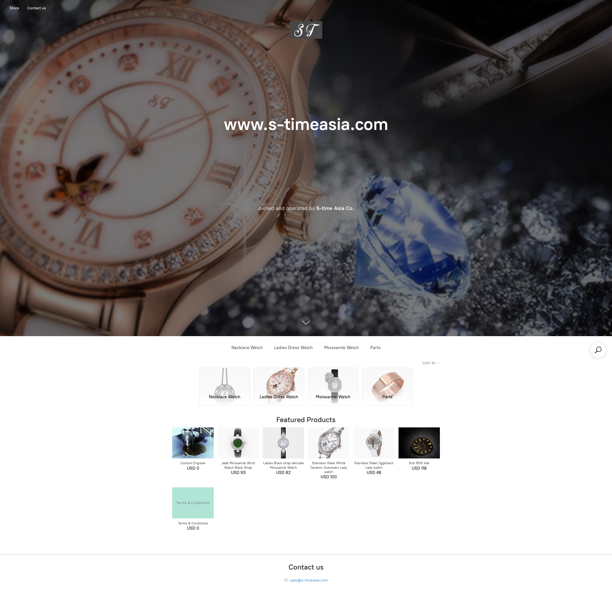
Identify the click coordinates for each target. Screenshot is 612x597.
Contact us (36, 8)
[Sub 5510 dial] (419, 442)
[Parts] (387, 379)
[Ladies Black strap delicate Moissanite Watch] (283, 442)
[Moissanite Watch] (333, 379)
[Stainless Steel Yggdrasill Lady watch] (373, 442)
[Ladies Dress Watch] (279, 379)
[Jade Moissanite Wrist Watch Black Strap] (238, 442)
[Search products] (598, 350)
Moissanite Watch (341, 347)
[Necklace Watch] (224, 379)
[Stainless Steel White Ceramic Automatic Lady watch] (328, 442)
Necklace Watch (247, 347)
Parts (375, 347)
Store (14, 8)
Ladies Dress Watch (293, 347)
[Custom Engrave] (192, 442)
